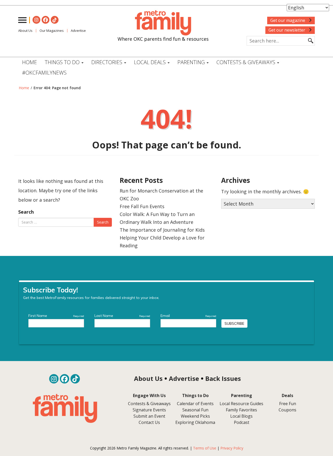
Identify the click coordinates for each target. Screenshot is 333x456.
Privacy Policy (231, 448)
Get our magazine (288, 20)
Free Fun (287, 403)
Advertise (78, 30)
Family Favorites (241, 410)
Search (26, 212)
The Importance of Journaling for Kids (162, 230)
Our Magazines (52, 30)
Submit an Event (149, 416)
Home (29, 62)
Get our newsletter (287, 30)
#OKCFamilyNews (44, 72)
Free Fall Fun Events (142, 206)
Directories (107, 62)
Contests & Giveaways (246, 62)
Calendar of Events (195, 403)
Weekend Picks (195, 416)
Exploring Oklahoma (195, 422)
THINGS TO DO (63, 62)
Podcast (241, 422)
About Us (25, 30)
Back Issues (223, 378)
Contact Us (149, 422)
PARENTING (191, 62)
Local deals (150, 62)
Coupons (287, 410)
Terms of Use (204, 448)
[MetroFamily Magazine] (163, 23)
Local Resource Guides (241, 403)
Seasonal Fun (195, 410)
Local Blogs (241, 416)
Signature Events (149, 410)
